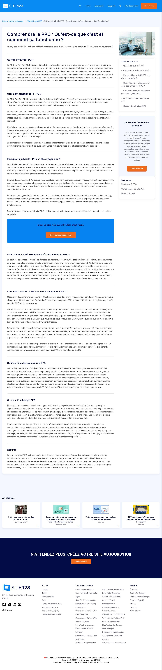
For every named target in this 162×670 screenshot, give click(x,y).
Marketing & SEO (34, 21)
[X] (9, 604)
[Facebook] (4, 604)
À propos (134, 589)
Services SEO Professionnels (114, 643)
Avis (43, 600)
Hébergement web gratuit (113, 632)
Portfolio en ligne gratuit (85, 643)
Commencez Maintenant (60, 235)
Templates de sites (50, 607)
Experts (133, 607)
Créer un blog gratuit (111, 607)
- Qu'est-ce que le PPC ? (132, 66)
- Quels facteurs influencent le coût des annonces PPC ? (135, 84)
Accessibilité (104, 663)
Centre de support (137, 593)
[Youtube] (19, 604)
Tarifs (87, 6)
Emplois (137, 600)
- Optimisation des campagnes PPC (135, 100)
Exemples (99, 6)
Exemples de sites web (52, 604)
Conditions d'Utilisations (62, 663)
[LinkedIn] (14, 604)
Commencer (148, 6)
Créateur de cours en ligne (113, 614)
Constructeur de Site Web (133, 189)
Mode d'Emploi (128, 193)
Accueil (45, 589)
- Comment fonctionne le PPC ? (136, 70)
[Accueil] (80, 6)
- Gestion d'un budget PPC (133, 106)
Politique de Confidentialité (83, 663)
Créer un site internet (84, 589)
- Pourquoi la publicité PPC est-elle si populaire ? (135, 76)
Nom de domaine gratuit (85, 600)
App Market (50, 611)
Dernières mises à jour (51, 614)
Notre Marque (135, 611)
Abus (96, 663)
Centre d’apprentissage (12, 21)
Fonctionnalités (48, 596)
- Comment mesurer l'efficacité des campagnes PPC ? (135, 92)
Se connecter (132, 6)
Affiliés (133, 604)
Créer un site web (137, 169)
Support (111, 6)
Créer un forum (108, 611)
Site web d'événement (84, 625)
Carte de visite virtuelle (112, 596)
